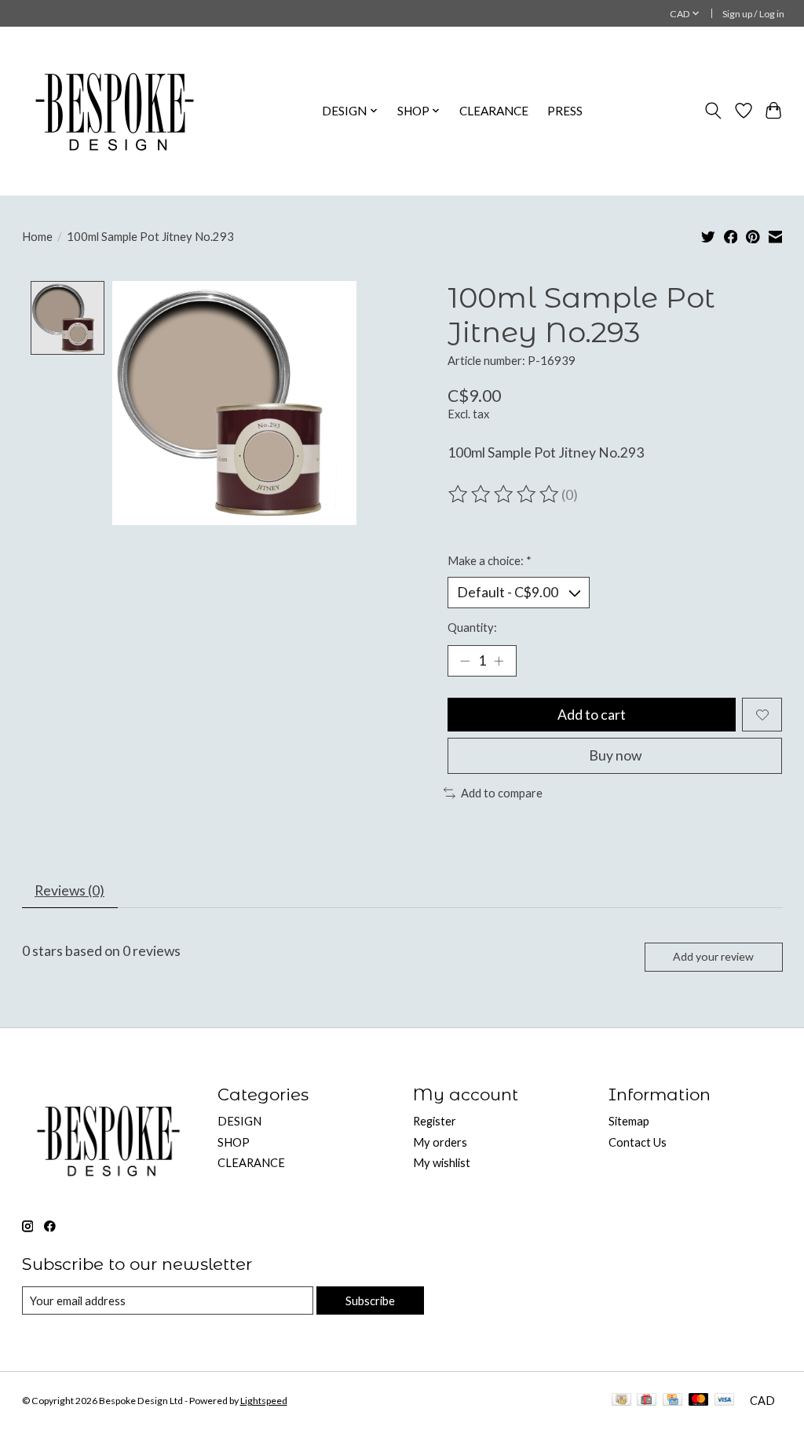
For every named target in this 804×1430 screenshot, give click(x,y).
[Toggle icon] (712, 111)
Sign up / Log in (753, 14)
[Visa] (724, 1400)
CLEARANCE (493, 111)
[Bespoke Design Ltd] (115, 110)
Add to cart (591, 714)
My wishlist (441, 1162)
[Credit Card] (672, 1400)
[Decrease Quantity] (465, 661)
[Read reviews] (505, 494)
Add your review (713, 956)
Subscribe (370, 1301)
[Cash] (621, 1400)
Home (37, 236)
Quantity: (472, 627)
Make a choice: (490, 560)
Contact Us (637, 1142)
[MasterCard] (699, 1400)
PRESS (565, 111)
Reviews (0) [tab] (69, 890)
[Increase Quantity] (499, 661)
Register (434, 1121)
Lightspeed (263, 1400)
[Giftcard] (646, 1400)
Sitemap (628, 1121)
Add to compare (502, 793)
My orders (440, 1142)
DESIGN (239, 1121)
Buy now (615, 755)
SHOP (233, 1142)
